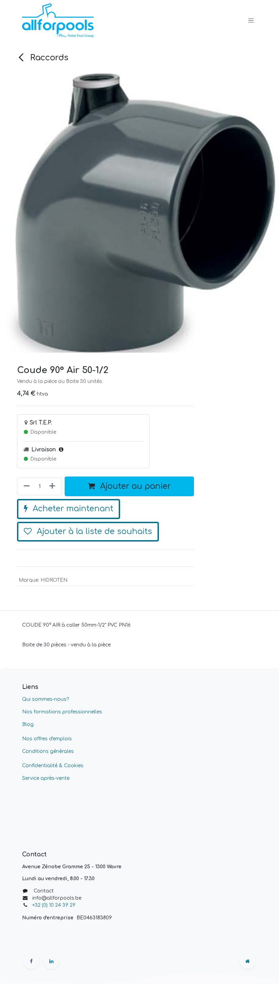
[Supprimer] (25, 486)
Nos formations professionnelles (62, 711)
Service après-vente (45, 778)
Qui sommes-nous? (45, 699)
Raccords (48, 57)
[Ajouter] (54, 486)
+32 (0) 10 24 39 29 (54, 905)
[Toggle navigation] (251, 20)
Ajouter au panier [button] (134, 486)
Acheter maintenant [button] (71, 508)
